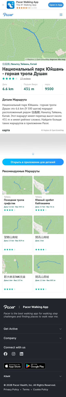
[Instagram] (13, 354)
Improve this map (57, 59)
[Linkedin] (21, 354)
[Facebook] (5, 354)
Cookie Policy (40, 389)
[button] (3, 5)
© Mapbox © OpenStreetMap (52, 130)
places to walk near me (44, 316)
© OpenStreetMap (42, 59)
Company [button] (10, 338)
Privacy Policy (11, 389)
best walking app (28, 313)
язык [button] (7, 376)
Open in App (55, 5)
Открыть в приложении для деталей (33, 162)
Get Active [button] (11, 328)
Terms (26, 389)
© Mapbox (30, 59)
